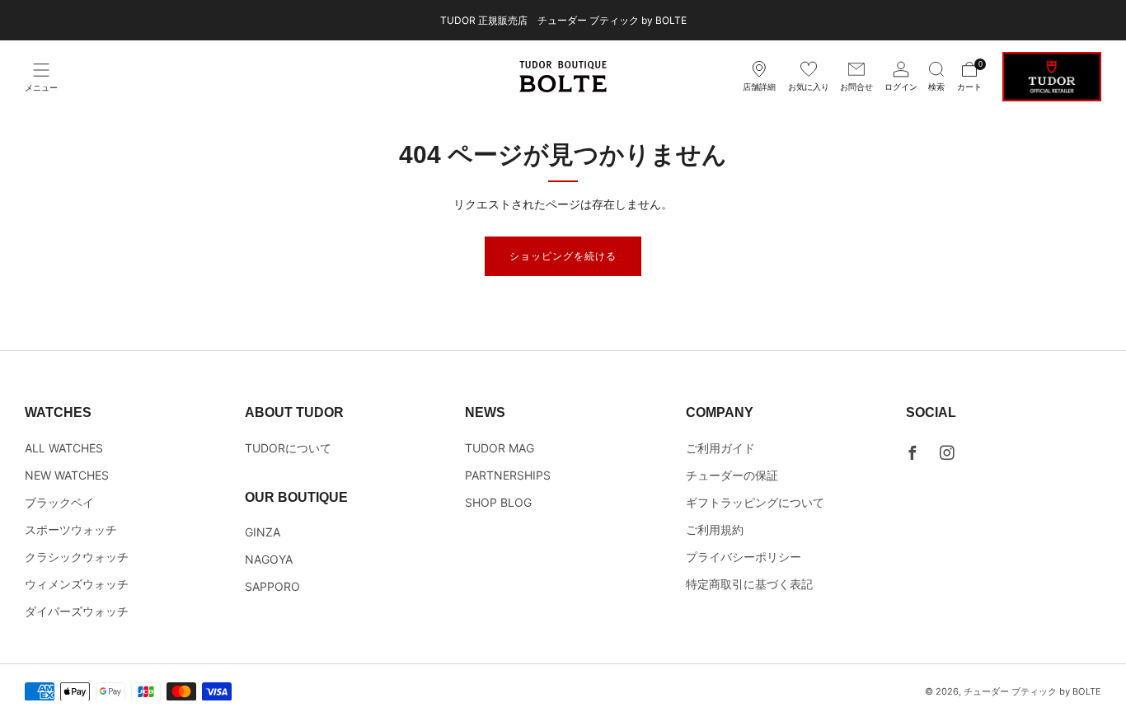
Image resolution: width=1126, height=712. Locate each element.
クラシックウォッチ (77, 557)
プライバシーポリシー (743, 557)
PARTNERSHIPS (508, 475)
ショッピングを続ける (563, 256)
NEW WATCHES (67, 475)
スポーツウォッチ (71, 529)
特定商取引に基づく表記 (749, 584)
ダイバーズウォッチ (77, 611)
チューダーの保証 (732, 475)
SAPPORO (272, 586)
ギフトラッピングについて (755, 502)
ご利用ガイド (720, 448)
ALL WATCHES (64, 448)
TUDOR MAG (499, 448)
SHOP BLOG (498, 502)
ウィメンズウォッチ (77, 584)
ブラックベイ (59, 502)
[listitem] (563, 20)
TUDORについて (288, 448)
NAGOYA (269, 559)
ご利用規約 (715, 529)
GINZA (262, 532)
